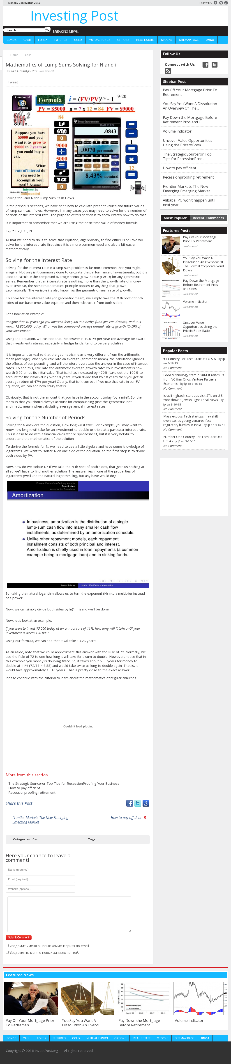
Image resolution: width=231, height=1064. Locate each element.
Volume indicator (177, 131)
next (223, 975)
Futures (60, 39)
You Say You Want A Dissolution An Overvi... (25, 1022)
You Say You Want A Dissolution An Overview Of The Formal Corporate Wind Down (203, 264)
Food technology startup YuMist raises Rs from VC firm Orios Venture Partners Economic (193, 379)
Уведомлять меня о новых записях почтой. (44, 952)
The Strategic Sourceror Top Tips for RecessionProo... (187, 156)
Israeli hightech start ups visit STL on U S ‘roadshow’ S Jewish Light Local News (193, 397)
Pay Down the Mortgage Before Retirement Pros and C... (190, 119)
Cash (27, 39)
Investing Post (74, 15)
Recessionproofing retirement (31, 792)
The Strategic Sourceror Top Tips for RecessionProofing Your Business (63, 783)
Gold (78, 39)
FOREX (42, 39)
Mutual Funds (99, 39)
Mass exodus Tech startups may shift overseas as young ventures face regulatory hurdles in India (190, 420)
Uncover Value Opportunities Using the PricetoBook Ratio (200, 327)
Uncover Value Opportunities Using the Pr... (199, 1022)
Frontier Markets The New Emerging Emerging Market (40, 820)
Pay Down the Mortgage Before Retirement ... (83, 1022)
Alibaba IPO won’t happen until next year (189, 202)
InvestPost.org (46, 1050)
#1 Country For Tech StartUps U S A (189, 359)
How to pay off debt (24, 788)
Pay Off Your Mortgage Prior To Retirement (190, 92)
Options (123, 39)
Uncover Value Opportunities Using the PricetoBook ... (187, 142)
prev (216, 975)
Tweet (13, 82)
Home (14, 55)
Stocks (166, 39)
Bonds (11, 39)
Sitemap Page (189, 39)
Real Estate (145, 39)
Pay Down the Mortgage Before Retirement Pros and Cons (201, 285)
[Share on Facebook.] (129, 805)
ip (223, 359)
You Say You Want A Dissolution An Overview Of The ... (190, 106)
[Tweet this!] (137, 805)
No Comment (46, 71)
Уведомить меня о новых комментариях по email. (49, 945)
